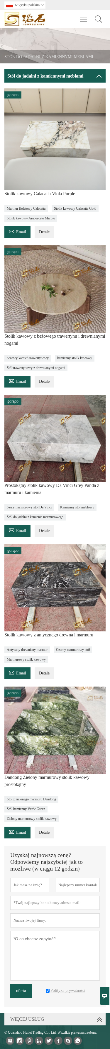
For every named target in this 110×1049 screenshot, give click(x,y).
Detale (44, 232)
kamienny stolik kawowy (74, 358)
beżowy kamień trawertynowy (28, 358)
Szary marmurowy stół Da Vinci (29, 507)
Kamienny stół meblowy (77, 507)
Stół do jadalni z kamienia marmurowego (35, 517)
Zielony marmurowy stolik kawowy (32, 819)
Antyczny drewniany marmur (27, 650)
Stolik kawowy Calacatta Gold (75, 208)
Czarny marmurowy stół (73, 650)
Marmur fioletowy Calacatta (26, 208)
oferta (21, 991)
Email (17, 231)
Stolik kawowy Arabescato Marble (31, 218)
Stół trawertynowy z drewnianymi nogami (36, 368)
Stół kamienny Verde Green (26, 809)
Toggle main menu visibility (83, 19)
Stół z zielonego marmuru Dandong (31, 799)
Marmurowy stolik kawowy (26, 659)
